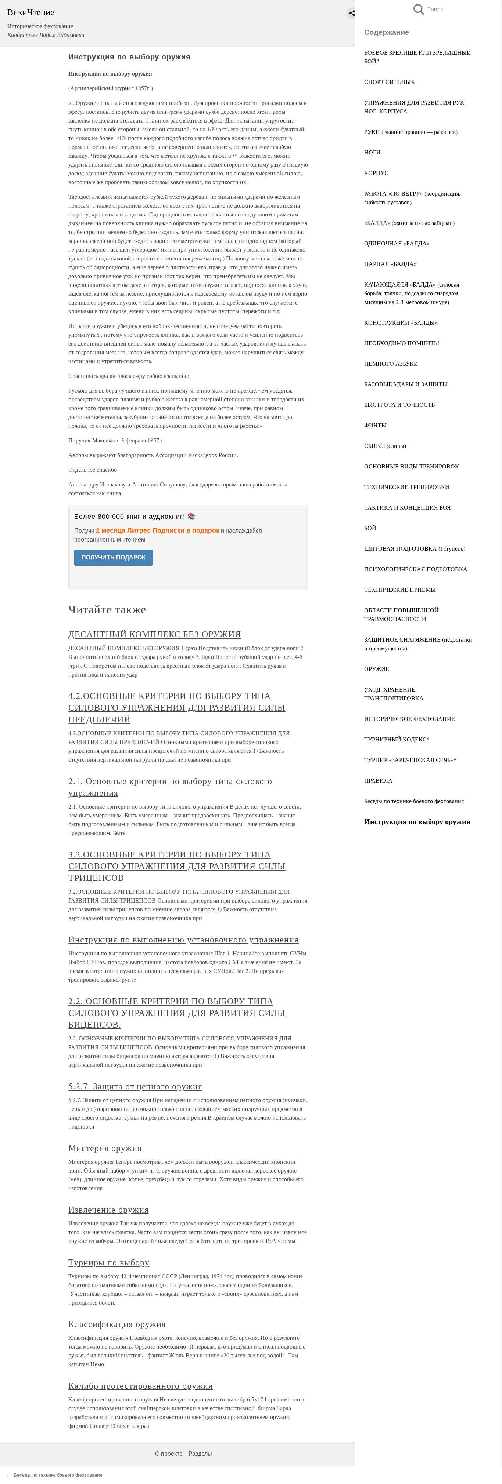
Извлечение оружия (108, 1209)
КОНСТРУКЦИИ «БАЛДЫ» (401, 322)
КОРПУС (376, 172)
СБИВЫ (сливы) (385, 445)
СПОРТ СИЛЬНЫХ (389, 81)
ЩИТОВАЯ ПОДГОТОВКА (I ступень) (414, 548)
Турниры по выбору (108, 1262)
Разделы (200, 1454)
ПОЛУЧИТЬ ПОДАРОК (114, 557)
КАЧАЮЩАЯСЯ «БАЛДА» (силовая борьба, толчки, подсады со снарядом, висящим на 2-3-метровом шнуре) (411, 293)
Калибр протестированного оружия (140, 1385)
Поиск (427, 9)
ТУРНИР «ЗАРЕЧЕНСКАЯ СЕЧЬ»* (410, 759)
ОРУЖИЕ (376, 668)
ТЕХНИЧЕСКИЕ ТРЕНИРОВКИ (406, 487)
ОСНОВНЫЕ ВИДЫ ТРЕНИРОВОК (411, 466)
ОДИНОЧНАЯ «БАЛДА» (397, 243)
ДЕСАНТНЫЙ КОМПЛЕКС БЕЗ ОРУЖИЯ (154, 634)
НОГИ (372, 152)
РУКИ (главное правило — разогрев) (411, 131)
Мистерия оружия (104, 1147)
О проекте (169, 1454)
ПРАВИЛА (378, 780)
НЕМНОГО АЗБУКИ (391, 363)
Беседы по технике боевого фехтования (414, 801)
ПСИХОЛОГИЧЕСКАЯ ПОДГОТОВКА (415, 569)
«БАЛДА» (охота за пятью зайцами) (409, 222)
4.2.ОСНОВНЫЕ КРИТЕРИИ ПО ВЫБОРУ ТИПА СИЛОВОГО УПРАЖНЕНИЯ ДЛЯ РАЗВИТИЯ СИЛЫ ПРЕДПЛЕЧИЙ (177, 707)
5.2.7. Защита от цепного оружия (135, 1086)
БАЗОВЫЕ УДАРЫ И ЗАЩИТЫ (406, 384)
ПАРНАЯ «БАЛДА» (390, 263)
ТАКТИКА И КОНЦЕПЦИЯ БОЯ (407, 507)
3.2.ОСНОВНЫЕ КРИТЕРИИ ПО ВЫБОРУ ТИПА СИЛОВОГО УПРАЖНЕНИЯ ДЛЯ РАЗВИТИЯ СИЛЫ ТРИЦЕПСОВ (177, 865)
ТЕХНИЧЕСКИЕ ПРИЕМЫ (400, 589)
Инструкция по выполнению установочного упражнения (183, 939)
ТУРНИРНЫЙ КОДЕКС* (397, 739)
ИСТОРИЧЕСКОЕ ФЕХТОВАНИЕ (409, 718)
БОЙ (370, 528)
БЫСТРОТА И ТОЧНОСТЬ (399, 404)
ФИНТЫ (375, 425)
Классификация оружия (117, 1324)
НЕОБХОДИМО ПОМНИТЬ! (401, 343)
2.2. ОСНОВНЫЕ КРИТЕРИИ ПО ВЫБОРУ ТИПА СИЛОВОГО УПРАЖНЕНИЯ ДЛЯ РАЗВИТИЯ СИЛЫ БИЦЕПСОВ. (177, 1012)
